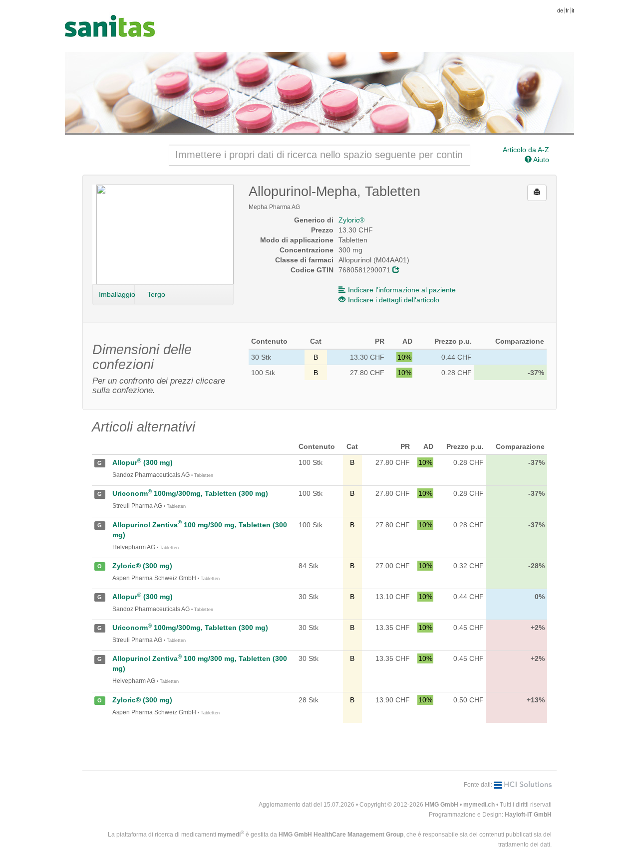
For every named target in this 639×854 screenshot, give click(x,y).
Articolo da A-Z (526, 150)
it (573, 10)
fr (567, 10)
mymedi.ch (479, 804)
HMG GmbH (441, 804)
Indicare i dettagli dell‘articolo (393, 300)
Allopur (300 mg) (142, 462)
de (560, 10)
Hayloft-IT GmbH (528, 814)
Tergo (156, 294)
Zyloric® (351, 220)
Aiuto (540, 160)
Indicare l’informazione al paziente (402, 290)
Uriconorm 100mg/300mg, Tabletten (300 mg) (190, 493)
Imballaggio (117, 294)
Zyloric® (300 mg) (142, 566)
